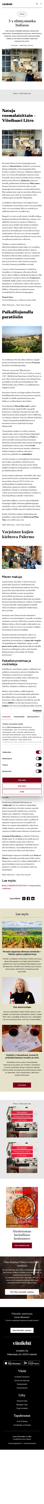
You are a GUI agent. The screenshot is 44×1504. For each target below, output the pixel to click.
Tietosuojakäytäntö (15, 1443)
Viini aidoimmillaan (22, 1007)
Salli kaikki (22, 780)
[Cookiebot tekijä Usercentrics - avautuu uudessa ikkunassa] (33, 711)
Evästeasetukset (30, 1443)
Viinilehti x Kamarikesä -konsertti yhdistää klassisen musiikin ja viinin (22, 1056)
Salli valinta (22, 786)
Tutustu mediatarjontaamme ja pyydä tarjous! (22, 1320)
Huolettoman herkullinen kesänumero (22, 1235)
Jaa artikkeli (15, 898)
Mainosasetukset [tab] (33, 717)
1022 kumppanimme (14, 727)
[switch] (39, 758)
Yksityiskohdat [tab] (19, 717)
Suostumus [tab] (6, 717)
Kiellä (22, 792)
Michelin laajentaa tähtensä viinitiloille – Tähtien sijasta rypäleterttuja (22, 952)
